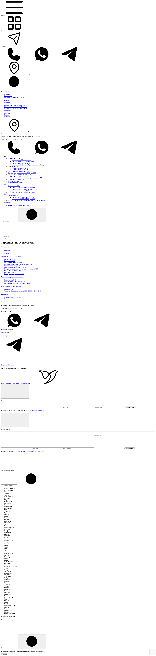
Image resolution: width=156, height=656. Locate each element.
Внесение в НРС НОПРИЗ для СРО (23, 197)
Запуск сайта (28, 383)
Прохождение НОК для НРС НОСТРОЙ (24, 189)
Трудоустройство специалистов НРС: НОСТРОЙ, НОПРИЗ (26, 200)
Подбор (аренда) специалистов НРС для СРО (22, 173)
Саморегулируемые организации (14, 105)
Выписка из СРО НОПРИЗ (20, 168)
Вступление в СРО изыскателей (21, 163)
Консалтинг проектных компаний (18, 205)
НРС (5, 194)
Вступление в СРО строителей (21, 160)
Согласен (4, 654)
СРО (5, 156)
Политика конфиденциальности (14, 97)
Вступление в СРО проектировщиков (23, 161)
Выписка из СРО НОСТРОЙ (21, 169)
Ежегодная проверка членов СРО (18, 171)
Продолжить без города (8, 620)
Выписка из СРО (13, 166)
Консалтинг (8, 110)
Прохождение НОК (14, 186)
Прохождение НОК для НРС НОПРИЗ (23, 187)
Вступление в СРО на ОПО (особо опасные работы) (28, 165)
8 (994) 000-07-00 (17, 139)
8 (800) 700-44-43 (6, 139)
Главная (6, 236)
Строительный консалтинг (16, 204)
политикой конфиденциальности (34, 410)
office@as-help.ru (6, 332)
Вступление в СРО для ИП (16, 176)
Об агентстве (8, 96)
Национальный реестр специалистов (15, 108)
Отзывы (6, 100)
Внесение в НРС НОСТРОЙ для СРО (23, 199)
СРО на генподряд (13, 181)
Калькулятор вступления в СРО (18, 182)
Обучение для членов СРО (16, 179)
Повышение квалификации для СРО (19, 174)
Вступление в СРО (14, 158)
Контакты (7, 94)
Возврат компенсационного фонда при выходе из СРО (25, 178)
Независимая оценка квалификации (15, 107)
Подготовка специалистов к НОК (18, 191)
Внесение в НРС (13, 195)
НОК (5, 184)
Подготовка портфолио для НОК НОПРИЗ (21, 192)
